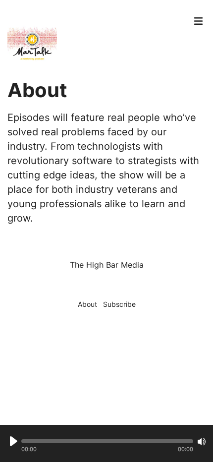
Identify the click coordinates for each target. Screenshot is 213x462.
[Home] (96, 39)
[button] (107, 441)
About (87, 304)
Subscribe (119, 304)
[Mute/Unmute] (202, 442)
